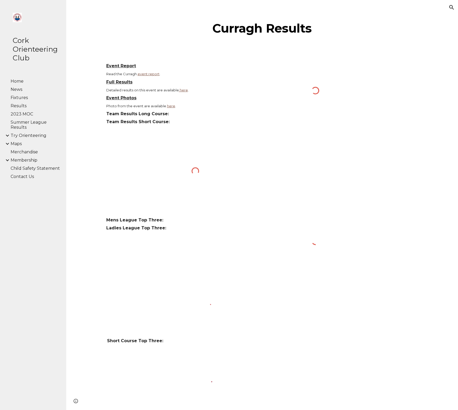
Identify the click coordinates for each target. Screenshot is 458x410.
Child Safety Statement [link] (35, 168)
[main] (262, 28)
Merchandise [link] (24, 151)
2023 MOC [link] (22, 114)
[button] (451, 7)
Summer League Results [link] (29, 125)
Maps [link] (16, 143)
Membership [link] (24, 160)
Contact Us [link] (22, 176)
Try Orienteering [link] (28, 135)
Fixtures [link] (19, 97)
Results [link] (19, 105)
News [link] (16, 89)
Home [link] (17, 81)
